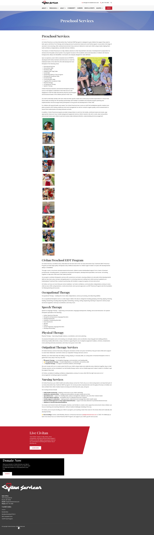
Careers (80, 8)
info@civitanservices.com (91, 2)
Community (71, 8)
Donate (109, 8)
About (44, 8)
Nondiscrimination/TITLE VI (8, 514)
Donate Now (5, 512)
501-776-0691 (105, 2)
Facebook (19, 528)
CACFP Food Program (7, 518)
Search (111, 2)
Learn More (35, 448)
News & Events (89, 8)
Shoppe (98, 8)
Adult (62, 8)
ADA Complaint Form (7, 516)
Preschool (53, 8)
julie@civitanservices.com (90, 414)
